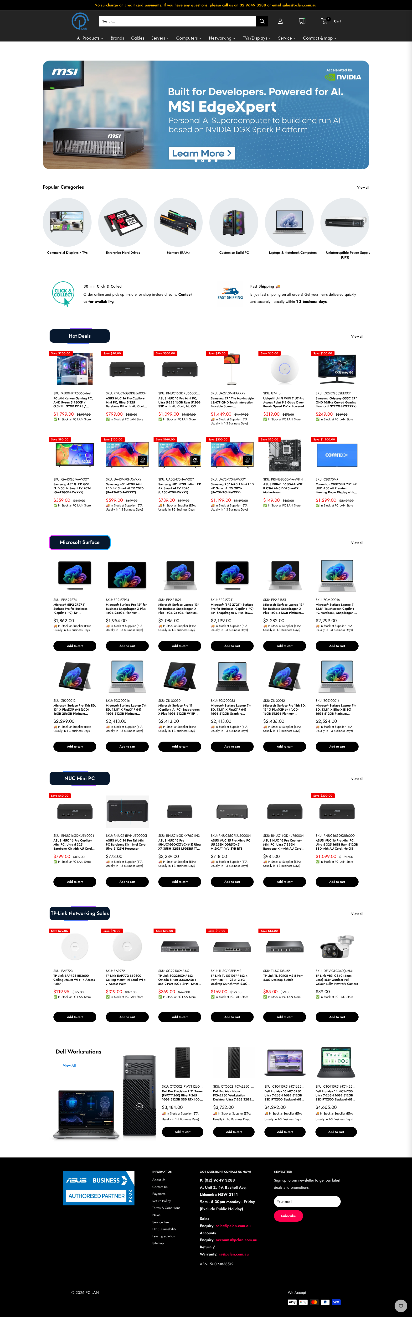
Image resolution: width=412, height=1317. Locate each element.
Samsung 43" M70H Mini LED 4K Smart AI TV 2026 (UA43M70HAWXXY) (125, 488)
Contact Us (160, 1186)
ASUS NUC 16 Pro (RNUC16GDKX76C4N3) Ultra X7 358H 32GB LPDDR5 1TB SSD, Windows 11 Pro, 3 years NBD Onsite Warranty (179, 845)
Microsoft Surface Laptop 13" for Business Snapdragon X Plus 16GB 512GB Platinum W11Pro (283, 609)
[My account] (280, 21)
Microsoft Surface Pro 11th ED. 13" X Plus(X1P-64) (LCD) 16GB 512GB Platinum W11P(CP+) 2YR (284, 710)
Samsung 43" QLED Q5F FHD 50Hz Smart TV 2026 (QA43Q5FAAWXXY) (72, 488)
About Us (158, 1179)
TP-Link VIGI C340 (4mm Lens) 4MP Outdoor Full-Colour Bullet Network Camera (337, 980)
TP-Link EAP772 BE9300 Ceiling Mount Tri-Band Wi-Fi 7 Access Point (126, 980)
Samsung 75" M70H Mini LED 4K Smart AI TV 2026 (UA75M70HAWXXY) (232, 488)
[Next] (369, 224)
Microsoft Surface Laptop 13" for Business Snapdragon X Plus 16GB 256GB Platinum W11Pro (178, 609)
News (156, 1215)
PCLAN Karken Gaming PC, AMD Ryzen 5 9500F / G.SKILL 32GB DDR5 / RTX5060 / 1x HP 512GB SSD (74, 403)
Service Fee (160, 1222)
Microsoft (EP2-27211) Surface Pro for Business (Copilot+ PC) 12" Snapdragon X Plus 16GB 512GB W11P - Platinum (232, 609)
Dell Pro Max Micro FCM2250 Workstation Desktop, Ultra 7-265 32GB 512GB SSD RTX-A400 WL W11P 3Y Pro (232, 1096)
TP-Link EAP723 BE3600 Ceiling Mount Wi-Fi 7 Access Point (74, 980)
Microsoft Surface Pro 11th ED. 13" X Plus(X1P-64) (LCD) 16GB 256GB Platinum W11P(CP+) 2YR (74, 710)
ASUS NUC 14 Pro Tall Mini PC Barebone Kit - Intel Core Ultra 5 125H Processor (125, 845)
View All (69, 1065)
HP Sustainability (164, 1229)
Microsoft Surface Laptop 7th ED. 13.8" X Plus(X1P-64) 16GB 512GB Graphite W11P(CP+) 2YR (231, 710)
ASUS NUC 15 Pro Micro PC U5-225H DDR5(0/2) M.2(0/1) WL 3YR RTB (230, 845)
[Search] (262, 21)
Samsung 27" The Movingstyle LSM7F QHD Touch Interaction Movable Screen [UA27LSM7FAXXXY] (232, 403)
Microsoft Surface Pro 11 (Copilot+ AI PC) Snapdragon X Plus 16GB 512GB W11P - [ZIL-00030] (179, 710)
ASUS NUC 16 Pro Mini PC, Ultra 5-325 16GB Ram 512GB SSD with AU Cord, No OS (179, 403)
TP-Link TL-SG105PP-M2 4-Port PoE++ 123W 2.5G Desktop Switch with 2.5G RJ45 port (229, 980)
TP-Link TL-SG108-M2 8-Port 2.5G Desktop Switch (283, 978)
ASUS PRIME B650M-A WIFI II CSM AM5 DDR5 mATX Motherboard (283, 488)
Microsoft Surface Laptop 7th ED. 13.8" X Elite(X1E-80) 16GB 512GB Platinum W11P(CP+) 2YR (336, 710)
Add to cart (75, 646)
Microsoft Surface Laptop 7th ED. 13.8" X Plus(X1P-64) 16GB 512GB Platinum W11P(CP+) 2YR (126, 710)
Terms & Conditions (166, 1207)
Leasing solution (163, 1236)
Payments (158, 1193)
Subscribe (288, 1216)
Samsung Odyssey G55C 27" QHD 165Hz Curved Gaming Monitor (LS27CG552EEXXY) (336, 403)
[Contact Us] (302, 21)
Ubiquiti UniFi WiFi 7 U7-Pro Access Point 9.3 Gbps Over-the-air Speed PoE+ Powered (283, 403)
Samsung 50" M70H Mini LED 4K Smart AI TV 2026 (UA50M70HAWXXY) (179, 488)
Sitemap (158, 1243)
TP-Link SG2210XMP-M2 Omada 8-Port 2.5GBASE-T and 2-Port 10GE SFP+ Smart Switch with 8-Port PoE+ (178, 980)
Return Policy (161, 1200)
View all (363, 187)
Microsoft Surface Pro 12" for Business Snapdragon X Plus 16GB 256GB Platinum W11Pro (126, 609)
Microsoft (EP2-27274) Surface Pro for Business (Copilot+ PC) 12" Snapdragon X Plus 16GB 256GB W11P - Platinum (71, 609)
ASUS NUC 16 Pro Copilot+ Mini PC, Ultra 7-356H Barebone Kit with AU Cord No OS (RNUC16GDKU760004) (282, 845)
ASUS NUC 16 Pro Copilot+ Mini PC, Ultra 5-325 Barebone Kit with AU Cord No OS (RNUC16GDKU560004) (125, 403)
